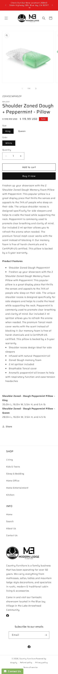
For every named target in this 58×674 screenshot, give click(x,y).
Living (9, 459)
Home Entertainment (17, 488)
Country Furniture (27, 658)
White (8, 143)
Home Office (12, 480)
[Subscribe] (45, 635)
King (8, 131)
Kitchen (10, 495)
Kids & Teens (13, 466)
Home (9, 514)
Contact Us (12, 535)
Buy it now (29, 176)
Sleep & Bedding (15, 473)
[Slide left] (22, 88)
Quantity (6, 150)
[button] (6, 18)
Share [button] (9, 426)
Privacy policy (41, 662)
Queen (22, 131)
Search (10, 521)
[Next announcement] (52, 5)
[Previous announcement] (5, 5)
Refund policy (26, 662)
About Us (11, 528)
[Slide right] (35, 88)
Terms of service (30, 667)
